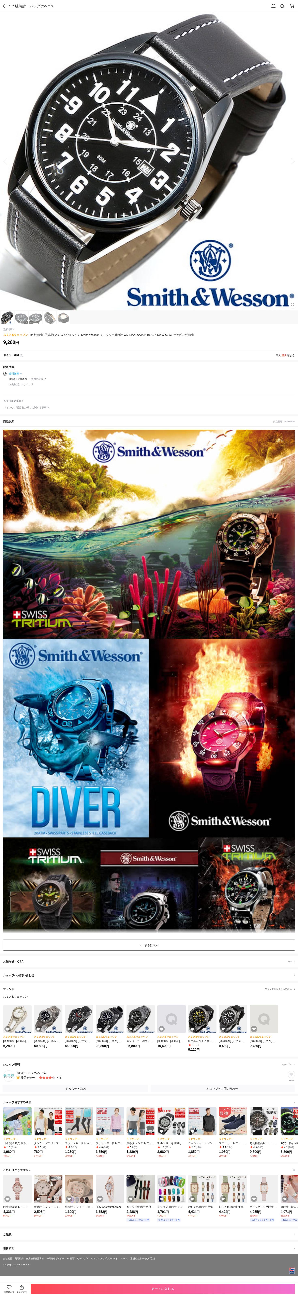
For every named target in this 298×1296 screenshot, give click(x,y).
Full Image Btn (292, 304)
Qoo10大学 (82, 1258)
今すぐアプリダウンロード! (104, 1258)
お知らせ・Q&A (147, 961)
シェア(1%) (22, 1292)
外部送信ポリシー (55, 1258)
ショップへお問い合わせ (150, 975)
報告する (8, 1248)
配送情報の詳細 (12, 401)
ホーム (124, 1258)
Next (290, 161)
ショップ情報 (147, 1064)
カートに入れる (162, 1289)
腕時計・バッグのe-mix (34, 6)
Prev (8, 161)
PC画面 (71, 1258)
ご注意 (7, 1234)
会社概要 (7, 1258)
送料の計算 (37, 379)
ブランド (147, 989)
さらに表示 (151, 945)
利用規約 (19, 1258)
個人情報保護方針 (35, 1258)
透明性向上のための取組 (142, 1258)
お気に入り (9, 1292)
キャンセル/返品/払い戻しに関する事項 (25, 407)
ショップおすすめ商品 (17, 1102)
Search (282, 6)
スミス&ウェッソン (15, 334)
